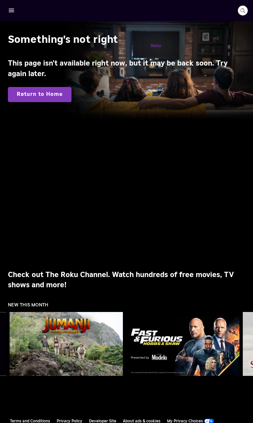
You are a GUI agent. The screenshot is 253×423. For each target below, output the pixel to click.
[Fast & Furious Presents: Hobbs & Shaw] (183, 343)
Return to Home (40, 94)
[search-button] (243, 10)
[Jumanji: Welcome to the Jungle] (66, 343)
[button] (67, 344)
